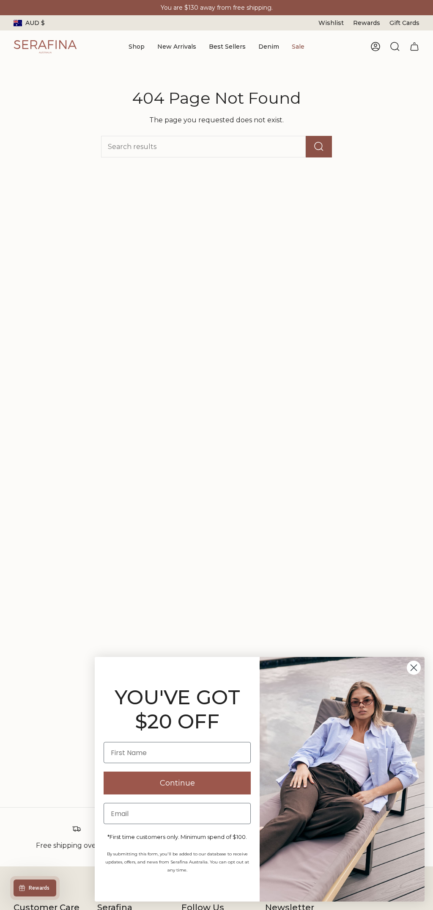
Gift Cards (404, 23)
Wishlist (331, 23)
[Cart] (414, 46)
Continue (177, 783)
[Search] (319, 146)
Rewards (366, 23)
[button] (136, 47)
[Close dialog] (413, 667)
